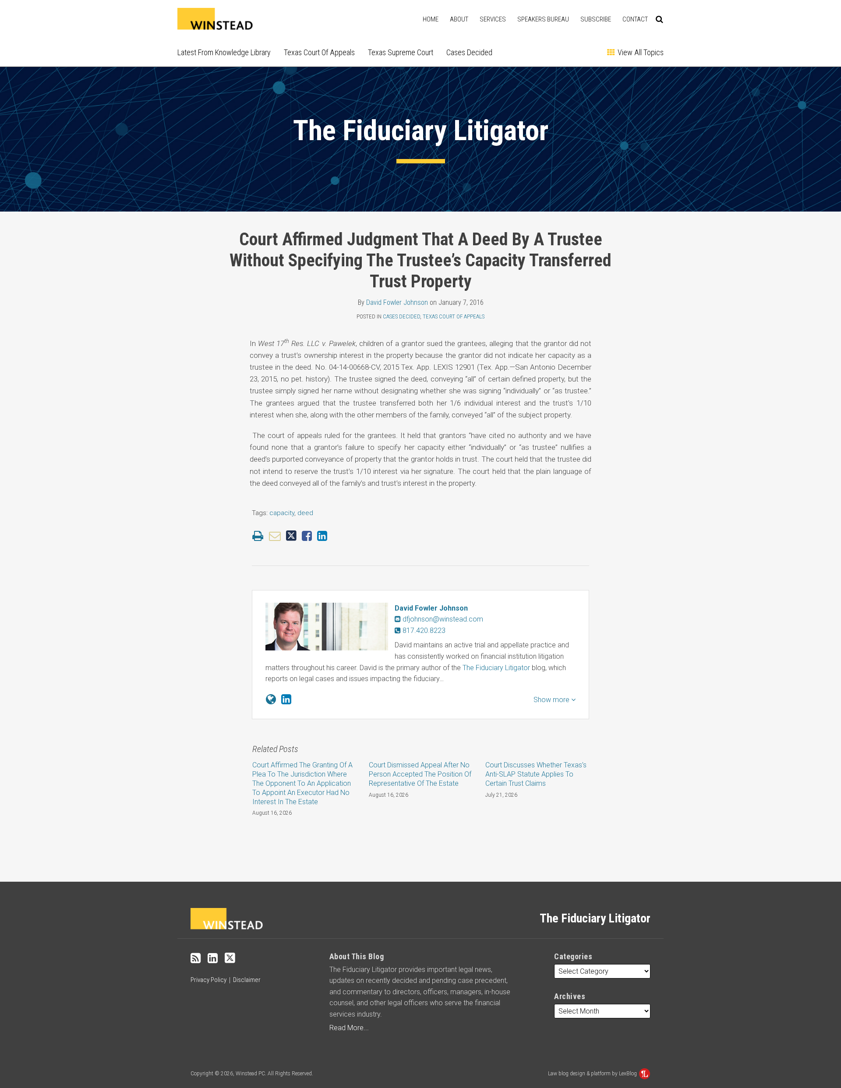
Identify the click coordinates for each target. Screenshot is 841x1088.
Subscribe (595, 19)
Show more (552, 700)
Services (493, 19)
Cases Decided (469, 52)
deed (305, 513)
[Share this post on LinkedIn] (322, 536)
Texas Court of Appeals (319, 52)
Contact (635, 19)
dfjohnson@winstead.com (443, 619)
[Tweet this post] (291, 536)
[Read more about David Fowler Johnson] (271, 699)
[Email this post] (275, 536)
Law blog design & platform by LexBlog (593, 1073)
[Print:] (257, 536)
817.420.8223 (423, 630)
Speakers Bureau (543, 19)
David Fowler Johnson (397, 302)
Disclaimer (247, 980)
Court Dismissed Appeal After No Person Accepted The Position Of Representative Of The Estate (420, 774)
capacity (281, 513)
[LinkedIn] (213, 958)
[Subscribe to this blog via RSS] (196, 958)
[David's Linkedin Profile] (286, 699)
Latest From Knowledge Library (224, 52)
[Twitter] (230, 958)
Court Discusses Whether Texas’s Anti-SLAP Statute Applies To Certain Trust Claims (536, 774)
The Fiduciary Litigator (420, 130)
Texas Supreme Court (400, 52)
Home (430, 19)
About (459, 19)
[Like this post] (307, 536)
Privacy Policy (208, 980)
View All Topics (640, 52)
